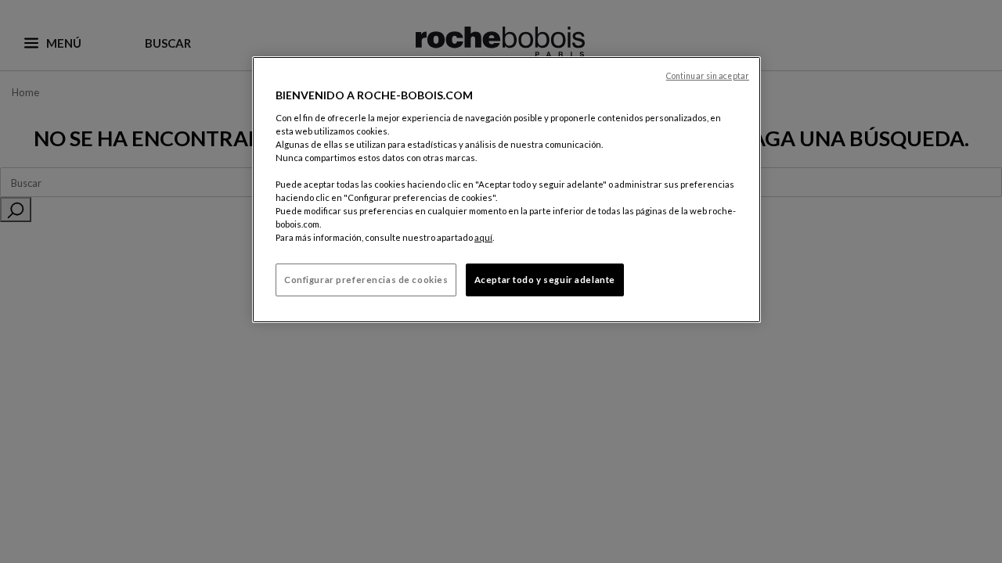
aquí (483, 237)
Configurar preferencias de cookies (366, 279)
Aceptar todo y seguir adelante (544, 279)
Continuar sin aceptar (707, 76)
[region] (506, 189)
